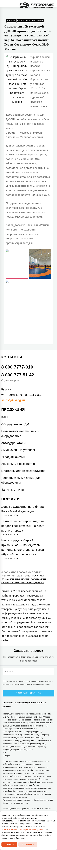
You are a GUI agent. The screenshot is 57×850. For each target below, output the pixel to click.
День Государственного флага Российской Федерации (22, 509)
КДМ (4, 417)
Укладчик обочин (13, 457)
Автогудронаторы (13, 443)
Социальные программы (30, 21)
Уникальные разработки (18, 463)
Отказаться (28, 844)
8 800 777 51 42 (17, 374)
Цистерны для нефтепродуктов (23, 470)
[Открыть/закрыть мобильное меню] (5, 3)
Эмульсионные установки (19, 449)
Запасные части (12, 489)
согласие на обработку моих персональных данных (30, 681)
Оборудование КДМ (15, 424)
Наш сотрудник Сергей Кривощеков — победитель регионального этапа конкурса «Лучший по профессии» (22, 547)
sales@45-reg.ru (13, 400)
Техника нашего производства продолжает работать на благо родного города (22, 526)
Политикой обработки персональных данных (32, 684)
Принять (9, 844)
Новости (11, 21)
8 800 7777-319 (17, 367)
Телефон (8, 671)
